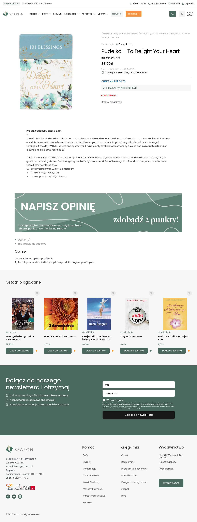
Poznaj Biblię (145, 33)
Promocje (132, 13)
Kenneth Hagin (126, 332)
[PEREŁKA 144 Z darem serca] (61, 314)
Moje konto (189, 3)
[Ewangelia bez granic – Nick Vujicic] (23, 314)
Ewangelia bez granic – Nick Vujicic (20, 338)
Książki (33, 13)
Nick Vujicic (11, 332)
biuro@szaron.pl (158, 3)
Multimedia (70, 13)
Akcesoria (87, 13)
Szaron (101, 13)
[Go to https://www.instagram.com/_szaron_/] (20, 497)
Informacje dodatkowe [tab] (32, 243)
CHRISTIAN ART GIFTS (113, 81)
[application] (38, 13)
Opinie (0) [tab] (24, 239)
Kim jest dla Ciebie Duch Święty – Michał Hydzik (96, 338)
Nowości (116, 13)
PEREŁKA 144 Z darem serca (60, 336)
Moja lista (175, 3)
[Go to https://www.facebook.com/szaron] (8, 497)
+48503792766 (139, 3)
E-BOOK (57, 13)
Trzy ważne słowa (131, 336)
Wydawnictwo (11, 3)
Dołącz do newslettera (139, 415)
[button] (172, 14)
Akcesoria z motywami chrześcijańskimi (120, 33)
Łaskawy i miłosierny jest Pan (173, 338)
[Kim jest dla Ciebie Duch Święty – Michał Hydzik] (98, 314)
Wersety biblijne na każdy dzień (166, 33)
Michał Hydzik (88, 332)
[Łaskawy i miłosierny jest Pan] (175, 314)
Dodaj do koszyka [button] (19, 350)
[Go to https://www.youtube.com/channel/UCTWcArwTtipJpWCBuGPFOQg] (14, 497)
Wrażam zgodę (115, 400)
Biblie (45, 13)
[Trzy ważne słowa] (137, 314)
